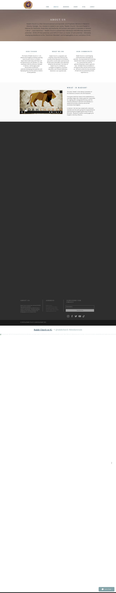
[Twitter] (75, 316)
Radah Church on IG (43, 329)
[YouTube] (79, 316)
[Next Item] (111, 463)
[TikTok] (83, 316)
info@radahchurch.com (51, 311)
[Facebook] (72, 316)
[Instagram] (68, 316)
